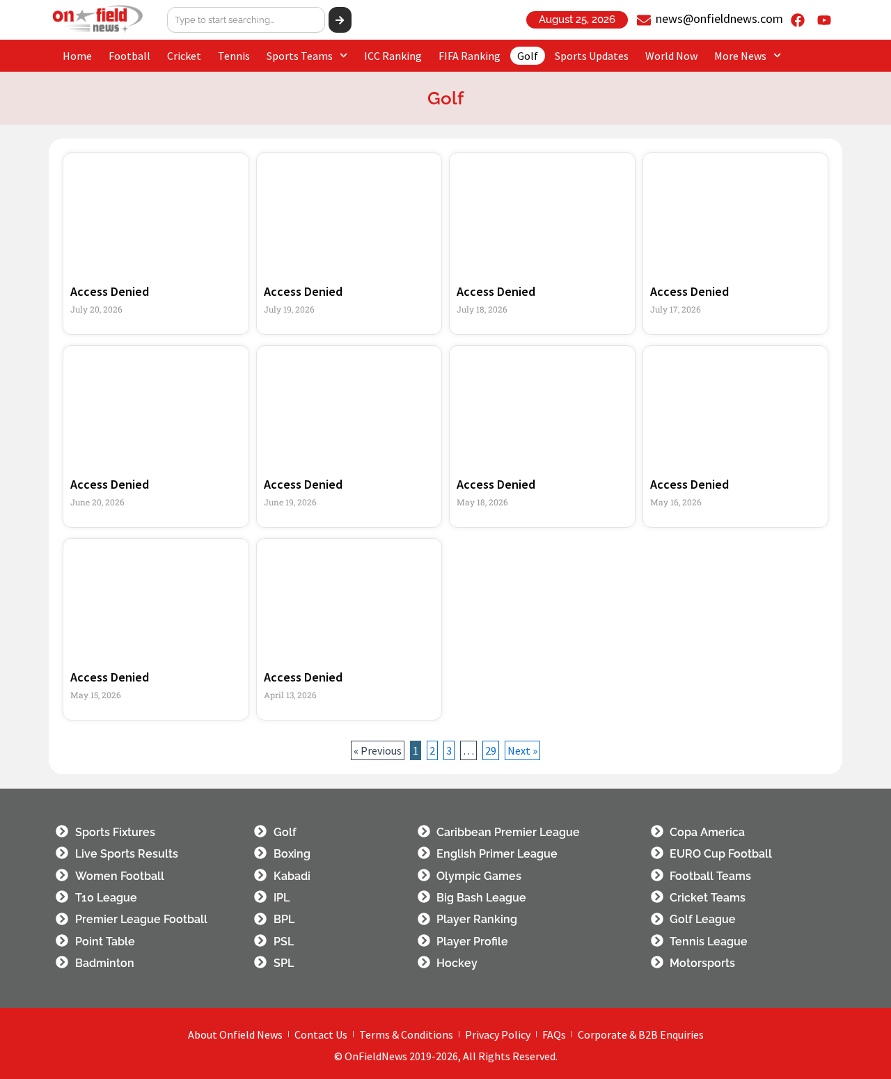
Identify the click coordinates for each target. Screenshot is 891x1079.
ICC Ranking (393, 56)
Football (129, 56)
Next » (522, 750)
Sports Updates (592, 56)
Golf (527, 56)
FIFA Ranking (469, 56)
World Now (671, 56)
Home (77, 56)
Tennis (234, 56)
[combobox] (246, 20)
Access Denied (109, 291)
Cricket (184, 56)
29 (491, 749)
